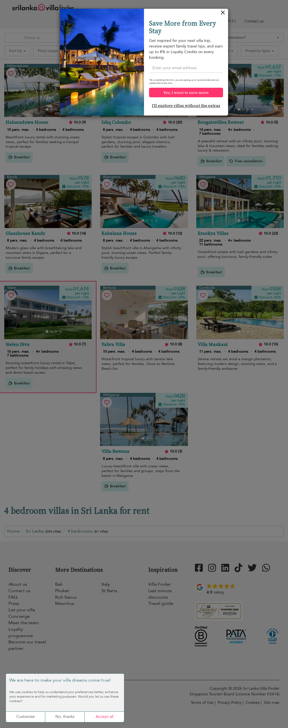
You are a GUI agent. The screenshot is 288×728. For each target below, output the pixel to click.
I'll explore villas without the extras (186, 105)
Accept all (104, 716)
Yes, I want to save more (186, 92)
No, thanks (65, 716)
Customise (25, 716)
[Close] (223, 14)
